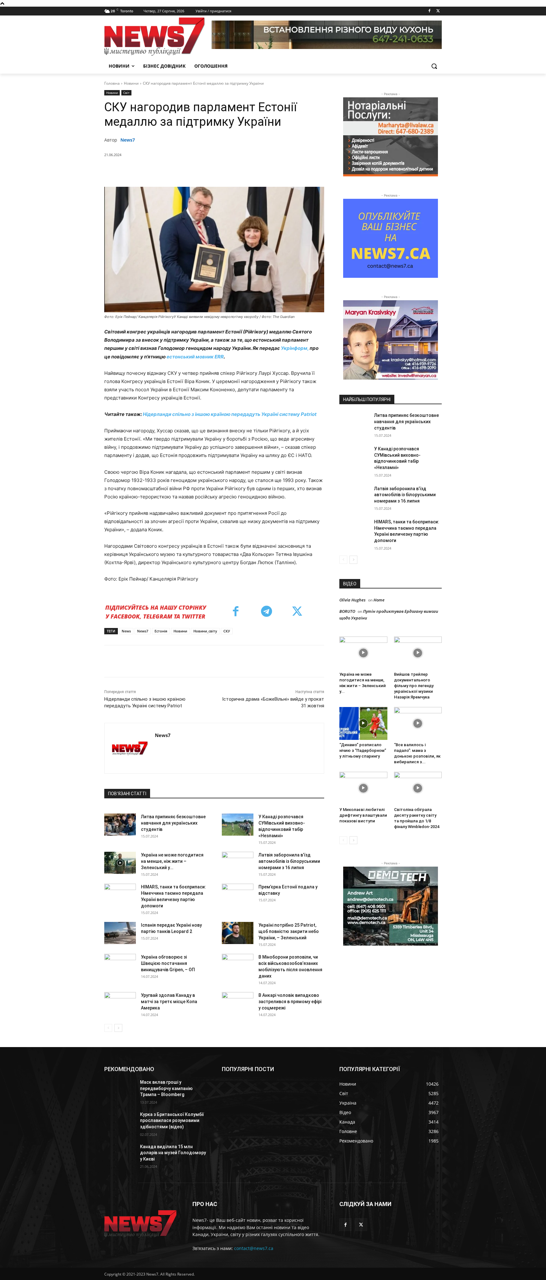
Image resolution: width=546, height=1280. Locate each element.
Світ (126, 92)
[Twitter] (438, 11)
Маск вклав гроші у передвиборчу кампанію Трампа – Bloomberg (166, 1088)
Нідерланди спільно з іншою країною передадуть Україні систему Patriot (230, 414)
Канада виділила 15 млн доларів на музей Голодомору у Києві (173, 1152)
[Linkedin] (217, 171)
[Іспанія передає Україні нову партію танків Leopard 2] (120, 933)
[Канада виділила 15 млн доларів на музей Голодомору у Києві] (119, 1154)
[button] (434, 66)
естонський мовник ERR (195, 357)
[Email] (246, 171)
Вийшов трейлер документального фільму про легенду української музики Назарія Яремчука (414, 685)
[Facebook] (429, 11)
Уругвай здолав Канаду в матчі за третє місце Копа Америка (169, 1001)
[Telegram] (231, 171)
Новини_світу (205, 631)
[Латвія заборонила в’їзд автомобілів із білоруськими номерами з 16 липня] (237, 863)
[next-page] (118, 1028)
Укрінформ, (295, 348)
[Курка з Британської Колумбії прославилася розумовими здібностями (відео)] (119, 1122)
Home (379, 600)
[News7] (129, 748)
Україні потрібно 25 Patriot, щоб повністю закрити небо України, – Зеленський (288, 931)
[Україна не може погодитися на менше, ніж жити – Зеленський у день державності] (120, 863)
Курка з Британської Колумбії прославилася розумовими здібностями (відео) (172, 1120)
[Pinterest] (188, 171)
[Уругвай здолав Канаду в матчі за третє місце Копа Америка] (120, 1003)
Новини (131, 83)
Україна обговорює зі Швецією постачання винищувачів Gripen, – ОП (168, 963)
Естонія (161, 631)
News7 (127, 140)
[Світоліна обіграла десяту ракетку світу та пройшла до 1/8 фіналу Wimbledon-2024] (418, 788)
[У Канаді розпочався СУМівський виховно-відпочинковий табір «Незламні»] (237, 825)
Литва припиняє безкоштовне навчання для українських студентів (173, 823)
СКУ (226, 631)
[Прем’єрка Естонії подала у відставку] (237, 895)
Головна (112, 83)
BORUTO (347, 611)
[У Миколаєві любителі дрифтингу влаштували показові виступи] (363, 788)
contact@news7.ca (253, 1248)
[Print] (260, 171)
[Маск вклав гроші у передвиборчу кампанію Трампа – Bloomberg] (119, 1090)
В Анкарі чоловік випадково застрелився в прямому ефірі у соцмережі (289, 1001)
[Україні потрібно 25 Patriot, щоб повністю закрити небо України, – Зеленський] (237, 933)
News (126, 631)
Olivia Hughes (352, 600)
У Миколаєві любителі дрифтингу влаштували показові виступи (363, 815)
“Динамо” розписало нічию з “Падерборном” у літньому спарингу (362, 750)
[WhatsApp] (202, 171)
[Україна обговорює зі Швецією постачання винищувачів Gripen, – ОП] (120, 965)
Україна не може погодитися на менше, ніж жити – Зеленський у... (172, 861)
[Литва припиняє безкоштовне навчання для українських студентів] (120, 825)
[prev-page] (108, 1028)
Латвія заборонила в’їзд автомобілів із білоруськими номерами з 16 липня (289, 861)
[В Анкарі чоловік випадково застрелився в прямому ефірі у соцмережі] (237, 1003)
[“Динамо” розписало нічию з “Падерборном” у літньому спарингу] (363, 723)
